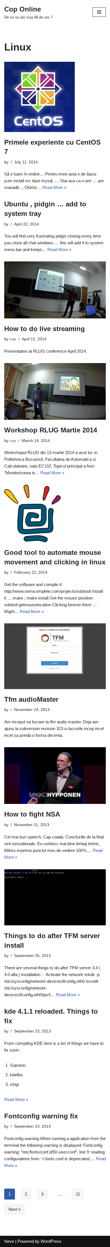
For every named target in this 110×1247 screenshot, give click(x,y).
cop (13, 339)
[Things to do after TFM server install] (55, 897)
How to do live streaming (44, 328)
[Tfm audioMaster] (55, 656)
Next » (14, 1209)
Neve (9, 1241)
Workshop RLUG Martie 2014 (50, 430)
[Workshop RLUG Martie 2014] (55, 391)
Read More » (54, 187)
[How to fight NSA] (55, 775)
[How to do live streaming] (55, 289)
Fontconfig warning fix (41, 1116)
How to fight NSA (32, 814)
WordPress (51, 1241)
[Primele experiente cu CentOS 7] (55, 97)
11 (78, 1194)
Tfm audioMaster (31, 699)
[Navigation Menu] (99, 12)
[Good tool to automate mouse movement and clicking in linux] (55, 513)
